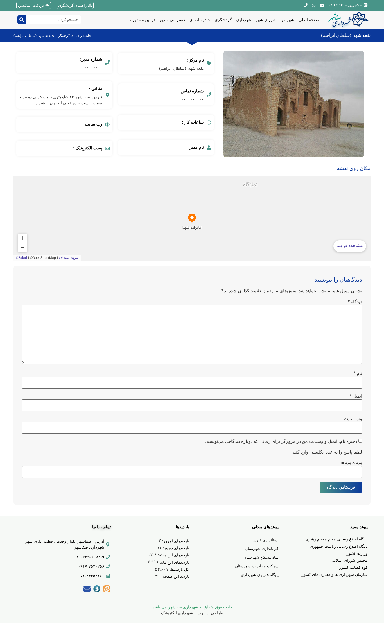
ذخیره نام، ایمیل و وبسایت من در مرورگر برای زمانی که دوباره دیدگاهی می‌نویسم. (281, 441)
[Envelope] (87, 589)
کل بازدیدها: (179, 569)
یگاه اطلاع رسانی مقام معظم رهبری (335, 539)
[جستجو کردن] (21, 19)
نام (358, 373)
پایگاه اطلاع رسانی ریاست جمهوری (339, 546)
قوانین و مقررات (141, 19)
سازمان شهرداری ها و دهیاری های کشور (335, 574)
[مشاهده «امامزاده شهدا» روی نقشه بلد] (192, 218)
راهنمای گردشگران (68, 36)
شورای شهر (266, 19)
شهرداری (243, 19)
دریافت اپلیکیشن (31, 5)
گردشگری (223, 19)
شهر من (287, 19)
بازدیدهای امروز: (175, 541)
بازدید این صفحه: (174, 576)
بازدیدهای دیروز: (175, 548)
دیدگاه (355, 302)
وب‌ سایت (353, 418)
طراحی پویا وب (209, 613)
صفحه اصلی (309, 19)
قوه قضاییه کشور (353, 567)
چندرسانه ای (199, 19)
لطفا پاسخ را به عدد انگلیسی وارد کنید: (326, 452)
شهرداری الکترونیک (177, 613)
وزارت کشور (357, 553)
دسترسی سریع (172, 19)
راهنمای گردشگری (72, 5)
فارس (265, 540)
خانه (88, 36)
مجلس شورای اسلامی (349, 560)
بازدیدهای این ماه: (174, 562)
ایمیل (356, 396)
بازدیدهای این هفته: (173, 555)
